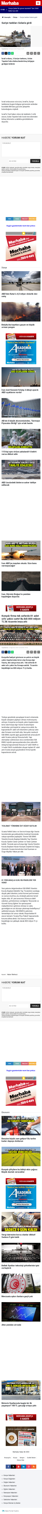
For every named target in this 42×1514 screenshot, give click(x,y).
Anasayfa (7, 17)
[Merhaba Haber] (10, 3)
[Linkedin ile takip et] (23, 1467)
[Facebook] (3, 53)
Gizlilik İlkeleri (31, 1458)
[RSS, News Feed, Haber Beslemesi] (33, 1467)
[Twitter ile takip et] (13, 1467)
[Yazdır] (28, 53)
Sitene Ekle (20, 1460)
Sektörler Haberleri (10, 1500)
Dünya (15, 17)
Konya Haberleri (9, 1475)
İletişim (22, 1458)
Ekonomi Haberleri (10, 1486)
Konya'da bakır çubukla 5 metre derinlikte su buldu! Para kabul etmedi (24, 9)
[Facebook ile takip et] (8, 1467)
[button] (31, 53)
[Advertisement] (21, 82)
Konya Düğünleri (9, 1479)
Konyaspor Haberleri (11, 1496)
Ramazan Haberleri (10, 1493)
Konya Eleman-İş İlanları (12, 1503)
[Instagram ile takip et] (28, 1467)
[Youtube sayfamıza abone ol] (18, 1467)
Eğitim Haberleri (9, 1489)
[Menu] (38, 3)
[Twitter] (6, 53)
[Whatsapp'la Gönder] (12, 53)
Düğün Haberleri (9, 1482)
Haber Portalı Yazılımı (12, 1511)
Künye (15, 1458)
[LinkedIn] (9, 53)
